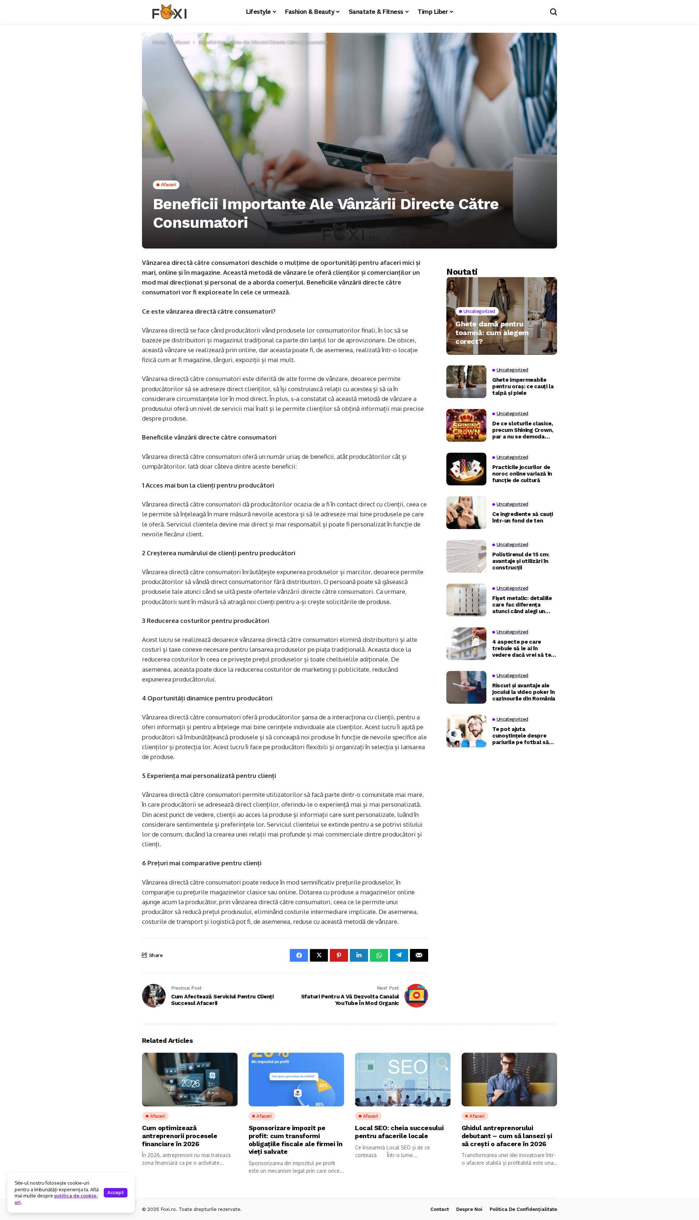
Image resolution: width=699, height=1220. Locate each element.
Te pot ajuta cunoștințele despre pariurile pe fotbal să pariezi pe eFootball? (520, 735)
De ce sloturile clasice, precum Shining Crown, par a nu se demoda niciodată (522, 430)
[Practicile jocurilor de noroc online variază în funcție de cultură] (466, 469)
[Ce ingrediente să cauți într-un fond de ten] (466, 512)
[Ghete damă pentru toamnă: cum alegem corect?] (501, 315)
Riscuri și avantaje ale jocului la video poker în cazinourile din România (523, 692)
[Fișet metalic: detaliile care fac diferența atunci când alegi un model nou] (466, 600)
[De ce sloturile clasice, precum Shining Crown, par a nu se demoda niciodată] (466, 425)
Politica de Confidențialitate (523, 1209)
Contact (439, 1209)
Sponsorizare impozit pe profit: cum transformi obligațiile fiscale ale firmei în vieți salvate (296, 1139)
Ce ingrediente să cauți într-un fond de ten (522, 517)
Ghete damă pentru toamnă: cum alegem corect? (492, 332)
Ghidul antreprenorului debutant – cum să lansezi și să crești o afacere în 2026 (507, 1135)
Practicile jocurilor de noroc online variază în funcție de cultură (522, 473)
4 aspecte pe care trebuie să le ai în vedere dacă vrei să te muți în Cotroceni (521, 648)
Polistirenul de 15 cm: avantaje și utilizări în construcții (520, 561)
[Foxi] (169, 12)
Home (159, 42)
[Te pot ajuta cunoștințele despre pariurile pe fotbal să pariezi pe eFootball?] (466, 731)
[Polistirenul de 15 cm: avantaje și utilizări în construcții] (466, 556)
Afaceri (182, 42)
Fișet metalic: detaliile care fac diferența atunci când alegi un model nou (522, 604)
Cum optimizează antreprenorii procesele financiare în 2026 (179, 1135)
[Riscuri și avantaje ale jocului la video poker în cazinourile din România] (466, 687)
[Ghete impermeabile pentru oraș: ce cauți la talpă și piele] (466, 381)
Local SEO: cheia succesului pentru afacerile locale (399, 1132)
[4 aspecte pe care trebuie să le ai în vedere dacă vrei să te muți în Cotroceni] (466, 643)
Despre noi (469, 1209)
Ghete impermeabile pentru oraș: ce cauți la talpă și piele (523, 386)
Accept (115, 1192)
